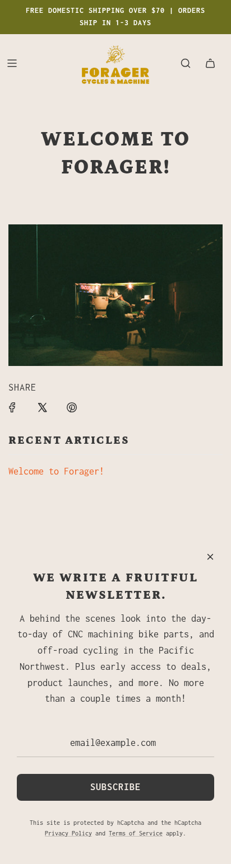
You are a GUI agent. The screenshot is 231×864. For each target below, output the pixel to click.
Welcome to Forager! (56, 471)
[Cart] (210, 63)
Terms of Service (136, 833)
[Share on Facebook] (12, 407)
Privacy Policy (68, 833)
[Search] (185, 63)
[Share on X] (42, 407)
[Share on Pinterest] (71, 407)
